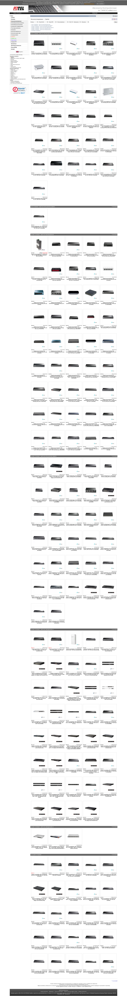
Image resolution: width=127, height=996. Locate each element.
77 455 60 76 (103, 10)
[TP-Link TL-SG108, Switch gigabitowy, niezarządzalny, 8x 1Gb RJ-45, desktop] (108, 346)
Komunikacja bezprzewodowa (17, 22)
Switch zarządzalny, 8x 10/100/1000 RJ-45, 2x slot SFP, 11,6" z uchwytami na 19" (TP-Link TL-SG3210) (74, 674)
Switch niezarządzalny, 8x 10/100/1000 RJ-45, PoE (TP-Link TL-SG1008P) (39, 376)
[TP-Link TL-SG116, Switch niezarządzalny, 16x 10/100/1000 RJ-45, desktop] (73, 419)
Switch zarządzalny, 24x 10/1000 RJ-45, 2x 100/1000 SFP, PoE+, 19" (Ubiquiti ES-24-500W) (91, 698)
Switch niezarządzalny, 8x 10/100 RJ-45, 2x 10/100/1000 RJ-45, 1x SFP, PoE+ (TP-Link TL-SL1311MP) (108, 78)
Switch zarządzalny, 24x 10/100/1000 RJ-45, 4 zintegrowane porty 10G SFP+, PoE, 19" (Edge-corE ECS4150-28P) (57, 771)
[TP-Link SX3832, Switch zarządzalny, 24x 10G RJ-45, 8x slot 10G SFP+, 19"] (108, 894)
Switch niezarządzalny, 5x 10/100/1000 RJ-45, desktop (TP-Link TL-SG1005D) (74, 303)
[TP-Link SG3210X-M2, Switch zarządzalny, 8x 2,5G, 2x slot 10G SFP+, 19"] (91, 644)
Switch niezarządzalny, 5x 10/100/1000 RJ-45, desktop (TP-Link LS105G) (39, 303)
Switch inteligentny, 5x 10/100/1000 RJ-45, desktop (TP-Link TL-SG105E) (74, 500)
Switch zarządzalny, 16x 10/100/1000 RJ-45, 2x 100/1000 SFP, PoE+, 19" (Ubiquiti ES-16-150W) (108, 674)
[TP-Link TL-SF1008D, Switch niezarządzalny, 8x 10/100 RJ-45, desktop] (108, 97)
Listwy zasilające (14, 70)
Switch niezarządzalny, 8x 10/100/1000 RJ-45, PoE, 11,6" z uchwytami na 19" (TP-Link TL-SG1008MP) (56, 377)
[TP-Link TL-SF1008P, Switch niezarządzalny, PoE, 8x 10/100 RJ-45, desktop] (39, 121)
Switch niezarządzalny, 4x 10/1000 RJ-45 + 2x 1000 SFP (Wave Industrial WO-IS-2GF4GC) (39, 255)
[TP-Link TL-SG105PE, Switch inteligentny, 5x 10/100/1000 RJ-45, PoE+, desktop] (91, 495)
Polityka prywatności (82, 991)
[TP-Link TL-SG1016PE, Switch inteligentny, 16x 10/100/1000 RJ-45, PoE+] (91, 568)
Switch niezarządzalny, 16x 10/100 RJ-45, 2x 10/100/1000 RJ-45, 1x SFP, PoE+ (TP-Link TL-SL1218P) (74, 151)
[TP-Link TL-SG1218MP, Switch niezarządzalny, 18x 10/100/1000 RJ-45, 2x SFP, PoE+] (108, 419)
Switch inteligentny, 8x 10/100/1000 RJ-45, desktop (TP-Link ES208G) (73, 476)
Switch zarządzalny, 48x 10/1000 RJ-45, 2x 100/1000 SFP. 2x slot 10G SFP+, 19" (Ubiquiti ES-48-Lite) (74, 795)
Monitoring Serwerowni (15, 64)
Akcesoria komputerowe (16, 21)
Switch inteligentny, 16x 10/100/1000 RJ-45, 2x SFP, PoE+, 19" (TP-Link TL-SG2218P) (108, 549)
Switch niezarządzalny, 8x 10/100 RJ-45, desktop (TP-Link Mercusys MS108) (74, 102)
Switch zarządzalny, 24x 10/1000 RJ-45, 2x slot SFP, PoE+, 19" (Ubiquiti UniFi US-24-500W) (39, 722)
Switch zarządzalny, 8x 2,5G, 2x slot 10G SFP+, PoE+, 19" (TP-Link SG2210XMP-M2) (108, 650)
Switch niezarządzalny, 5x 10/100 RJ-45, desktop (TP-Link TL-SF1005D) (39, 78)
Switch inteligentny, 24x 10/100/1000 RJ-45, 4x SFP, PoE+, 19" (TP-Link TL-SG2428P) (74, 597)
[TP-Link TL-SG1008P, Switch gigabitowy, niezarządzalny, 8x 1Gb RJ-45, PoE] (39, 371)
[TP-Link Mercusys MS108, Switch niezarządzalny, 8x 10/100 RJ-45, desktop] (73, 97)
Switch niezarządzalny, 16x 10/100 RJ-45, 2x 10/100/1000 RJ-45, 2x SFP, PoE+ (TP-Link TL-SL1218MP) (91, 151)
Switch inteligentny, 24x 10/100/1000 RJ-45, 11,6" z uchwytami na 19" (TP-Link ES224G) (108, 573)
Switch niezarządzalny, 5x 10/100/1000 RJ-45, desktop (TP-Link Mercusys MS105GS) (56, 255)
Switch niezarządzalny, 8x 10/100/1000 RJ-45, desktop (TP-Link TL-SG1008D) (91, 352)
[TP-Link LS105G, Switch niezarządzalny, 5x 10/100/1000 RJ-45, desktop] (39, 298)
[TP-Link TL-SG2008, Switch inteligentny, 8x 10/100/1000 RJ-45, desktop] (73, 520)
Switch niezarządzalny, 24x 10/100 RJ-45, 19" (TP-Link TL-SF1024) (91, 175)
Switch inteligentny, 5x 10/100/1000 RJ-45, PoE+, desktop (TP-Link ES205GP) (39, 501)
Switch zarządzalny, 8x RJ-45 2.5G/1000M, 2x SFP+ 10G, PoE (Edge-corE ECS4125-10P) (56, 674)
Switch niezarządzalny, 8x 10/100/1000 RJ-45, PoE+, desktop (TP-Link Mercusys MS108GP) (74, 327)
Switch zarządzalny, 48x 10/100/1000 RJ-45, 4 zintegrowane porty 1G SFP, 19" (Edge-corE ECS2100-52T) (91, 819)
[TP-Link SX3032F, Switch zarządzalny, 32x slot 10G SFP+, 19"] (108, 942)
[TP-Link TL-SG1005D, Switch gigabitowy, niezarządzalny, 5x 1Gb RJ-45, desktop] (73, 298)
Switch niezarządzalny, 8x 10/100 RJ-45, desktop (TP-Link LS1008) (56, 102)
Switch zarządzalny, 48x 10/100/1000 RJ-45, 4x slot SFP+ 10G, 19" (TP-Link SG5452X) (39, 875)
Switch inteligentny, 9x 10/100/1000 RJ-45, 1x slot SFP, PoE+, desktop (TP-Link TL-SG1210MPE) (56, 549)
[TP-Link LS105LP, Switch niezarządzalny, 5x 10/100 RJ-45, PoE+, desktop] (39, 48)
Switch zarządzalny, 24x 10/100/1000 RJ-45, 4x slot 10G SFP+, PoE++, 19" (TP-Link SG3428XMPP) (74, 923)
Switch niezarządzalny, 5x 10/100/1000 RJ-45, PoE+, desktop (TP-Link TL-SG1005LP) (74, 279)
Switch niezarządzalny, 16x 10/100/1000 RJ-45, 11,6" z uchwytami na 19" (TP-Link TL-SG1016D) (108, 400)
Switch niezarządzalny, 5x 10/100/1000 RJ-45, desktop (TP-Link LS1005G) (108, 279)
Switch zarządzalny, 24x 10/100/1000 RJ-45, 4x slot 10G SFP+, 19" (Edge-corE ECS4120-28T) (39, 746)
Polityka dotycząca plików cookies (70, 991)
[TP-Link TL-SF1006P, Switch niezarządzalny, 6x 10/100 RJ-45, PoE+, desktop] (91, 73)
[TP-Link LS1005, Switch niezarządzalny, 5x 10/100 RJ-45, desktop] (56, 48)
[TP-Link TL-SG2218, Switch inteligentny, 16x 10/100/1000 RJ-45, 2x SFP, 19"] (39, 568)
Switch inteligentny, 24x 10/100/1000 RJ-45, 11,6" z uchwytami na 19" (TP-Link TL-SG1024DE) (56, 597)
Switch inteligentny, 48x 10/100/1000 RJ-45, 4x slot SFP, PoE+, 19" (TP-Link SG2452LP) (57, 622)
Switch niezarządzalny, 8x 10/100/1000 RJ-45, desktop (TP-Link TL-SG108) (108, 352)
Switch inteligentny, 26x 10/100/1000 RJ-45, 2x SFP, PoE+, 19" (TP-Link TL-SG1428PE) (39, 622)
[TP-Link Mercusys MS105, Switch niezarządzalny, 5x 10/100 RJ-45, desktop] (73, 48)
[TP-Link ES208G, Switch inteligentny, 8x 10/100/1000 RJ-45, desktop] (73, 471)
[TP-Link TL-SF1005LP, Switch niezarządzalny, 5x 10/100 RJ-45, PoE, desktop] (91, 48)
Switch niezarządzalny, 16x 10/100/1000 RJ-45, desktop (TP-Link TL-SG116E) (56, 424)
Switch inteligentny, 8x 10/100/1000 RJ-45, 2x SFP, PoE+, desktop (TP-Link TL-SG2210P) (56, 525)
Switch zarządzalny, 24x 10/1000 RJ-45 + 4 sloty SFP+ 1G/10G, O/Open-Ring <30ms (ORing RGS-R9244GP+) (56, 847)
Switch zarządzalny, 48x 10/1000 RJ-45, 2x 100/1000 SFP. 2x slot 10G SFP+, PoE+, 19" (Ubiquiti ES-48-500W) (39, 796)
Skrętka (12, 72)
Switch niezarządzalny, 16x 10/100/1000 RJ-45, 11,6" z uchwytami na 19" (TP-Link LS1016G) (74, 400)
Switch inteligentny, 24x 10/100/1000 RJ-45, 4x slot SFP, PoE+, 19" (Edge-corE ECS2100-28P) (91, 597)
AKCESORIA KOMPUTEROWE (16, 54)
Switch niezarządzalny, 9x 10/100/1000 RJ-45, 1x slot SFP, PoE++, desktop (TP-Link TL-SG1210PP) (74, 377)
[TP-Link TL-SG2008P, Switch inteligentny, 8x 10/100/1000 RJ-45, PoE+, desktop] (91, 520)
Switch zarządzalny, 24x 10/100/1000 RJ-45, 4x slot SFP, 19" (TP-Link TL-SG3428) (91, 722)
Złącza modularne (14, 76)
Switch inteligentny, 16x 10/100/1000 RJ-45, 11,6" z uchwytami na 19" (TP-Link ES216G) (74, 549)
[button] (19, 90)
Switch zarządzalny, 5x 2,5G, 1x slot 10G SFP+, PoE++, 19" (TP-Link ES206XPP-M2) (39, 650)
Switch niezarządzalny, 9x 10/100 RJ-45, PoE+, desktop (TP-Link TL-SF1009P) (74, 126)
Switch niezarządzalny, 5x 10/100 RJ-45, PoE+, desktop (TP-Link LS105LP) (39, 53)
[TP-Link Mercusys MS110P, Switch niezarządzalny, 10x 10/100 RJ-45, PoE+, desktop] (91, 121)
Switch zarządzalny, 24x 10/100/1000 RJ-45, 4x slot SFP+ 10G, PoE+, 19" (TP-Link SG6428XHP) (39, 948)
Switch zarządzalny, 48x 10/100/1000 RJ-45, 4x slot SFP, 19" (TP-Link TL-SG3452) (91, 795)
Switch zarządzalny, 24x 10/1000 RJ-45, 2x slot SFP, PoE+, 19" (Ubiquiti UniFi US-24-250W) (108, 698)
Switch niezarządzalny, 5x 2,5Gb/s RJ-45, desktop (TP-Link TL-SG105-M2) (91, 279)
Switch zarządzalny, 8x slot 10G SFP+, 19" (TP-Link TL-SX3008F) (91, 875)
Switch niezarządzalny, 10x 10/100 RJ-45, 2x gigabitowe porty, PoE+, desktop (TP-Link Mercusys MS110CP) (108, 126)
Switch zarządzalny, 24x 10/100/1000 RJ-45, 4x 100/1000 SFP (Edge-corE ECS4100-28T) (108, 746)
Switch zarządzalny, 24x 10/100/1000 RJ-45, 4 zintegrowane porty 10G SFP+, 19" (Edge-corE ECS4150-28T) (56, 746)
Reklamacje (51, 991)
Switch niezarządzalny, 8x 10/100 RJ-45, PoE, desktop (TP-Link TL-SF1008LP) (91, 102)
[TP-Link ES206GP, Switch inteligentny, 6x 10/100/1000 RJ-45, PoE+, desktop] (39, 471)
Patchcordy (13, 73)
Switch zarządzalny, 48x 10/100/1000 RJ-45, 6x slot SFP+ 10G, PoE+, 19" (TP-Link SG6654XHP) (74, 972)
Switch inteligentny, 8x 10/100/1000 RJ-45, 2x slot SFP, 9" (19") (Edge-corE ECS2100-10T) (108, 501)
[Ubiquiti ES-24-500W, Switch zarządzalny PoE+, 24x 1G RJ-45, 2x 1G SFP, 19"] (91, 693)
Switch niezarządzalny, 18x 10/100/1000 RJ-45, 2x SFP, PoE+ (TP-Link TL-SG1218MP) (108, 424)
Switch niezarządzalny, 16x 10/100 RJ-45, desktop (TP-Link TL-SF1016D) (57, 175)
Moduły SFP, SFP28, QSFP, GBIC (17, 58)
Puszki (12, 74)
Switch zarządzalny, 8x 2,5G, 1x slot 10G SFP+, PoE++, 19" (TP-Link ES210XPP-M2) (56, 650)
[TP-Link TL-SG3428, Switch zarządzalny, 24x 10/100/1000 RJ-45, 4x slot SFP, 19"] (91, 717)
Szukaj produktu (14, 34)
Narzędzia (13, 29)
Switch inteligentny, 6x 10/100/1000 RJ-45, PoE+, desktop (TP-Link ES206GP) (39, 476)
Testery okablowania (15, 81)
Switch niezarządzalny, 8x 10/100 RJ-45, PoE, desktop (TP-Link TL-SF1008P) (39, 126)
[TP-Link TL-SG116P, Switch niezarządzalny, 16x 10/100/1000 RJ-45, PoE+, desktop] (91, 395)
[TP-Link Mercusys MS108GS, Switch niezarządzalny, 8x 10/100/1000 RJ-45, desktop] (39, 322)
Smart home (13, 66)
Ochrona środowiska (59, 991)
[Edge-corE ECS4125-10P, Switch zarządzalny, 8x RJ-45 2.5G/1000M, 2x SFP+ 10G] (56, 669)
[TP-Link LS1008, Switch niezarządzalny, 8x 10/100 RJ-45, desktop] (56, 97)
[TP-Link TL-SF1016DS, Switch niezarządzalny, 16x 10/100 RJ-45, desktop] (108, 145)
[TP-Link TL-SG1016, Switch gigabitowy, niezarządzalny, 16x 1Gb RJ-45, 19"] (39, 419)
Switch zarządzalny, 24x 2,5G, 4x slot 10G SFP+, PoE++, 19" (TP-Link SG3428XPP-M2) (56, 948)
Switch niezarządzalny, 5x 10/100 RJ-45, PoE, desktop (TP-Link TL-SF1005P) (108, 54)
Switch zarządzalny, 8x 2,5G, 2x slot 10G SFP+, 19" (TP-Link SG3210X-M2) (91, 649)
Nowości (13, 36)
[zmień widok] (113, 19)
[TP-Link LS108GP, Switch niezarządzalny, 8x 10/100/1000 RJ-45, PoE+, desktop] (56, 322)
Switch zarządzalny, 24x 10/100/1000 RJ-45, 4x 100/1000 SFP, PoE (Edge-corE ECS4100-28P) (91, 746)
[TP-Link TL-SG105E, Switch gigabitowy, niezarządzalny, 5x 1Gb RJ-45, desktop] (73, 495)
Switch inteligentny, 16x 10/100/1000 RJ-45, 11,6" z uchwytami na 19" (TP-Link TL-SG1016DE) (74, 573)
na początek (114, 206)
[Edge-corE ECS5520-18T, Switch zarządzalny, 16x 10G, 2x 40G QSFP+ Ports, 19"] (56, 894)
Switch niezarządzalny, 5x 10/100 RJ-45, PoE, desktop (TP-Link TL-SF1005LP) (91, 54)
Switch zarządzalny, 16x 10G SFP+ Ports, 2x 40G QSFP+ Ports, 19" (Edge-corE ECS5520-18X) (39, 899)
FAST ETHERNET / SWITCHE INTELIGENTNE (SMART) (42, 25)
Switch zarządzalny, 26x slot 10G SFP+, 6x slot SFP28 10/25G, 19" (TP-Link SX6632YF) (91, 948)
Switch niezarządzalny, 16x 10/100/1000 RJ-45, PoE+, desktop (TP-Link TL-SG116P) (91, 400)
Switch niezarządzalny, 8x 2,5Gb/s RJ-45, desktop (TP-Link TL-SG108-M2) (108, 327)
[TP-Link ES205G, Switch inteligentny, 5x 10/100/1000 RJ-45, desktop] (108, 471)
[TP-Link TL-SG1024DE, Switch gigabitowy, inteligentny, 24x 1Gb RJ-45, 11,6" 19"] (56, 592)
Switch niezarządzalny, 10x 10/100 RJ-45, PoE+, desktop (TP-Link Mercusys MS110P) (91, 126)
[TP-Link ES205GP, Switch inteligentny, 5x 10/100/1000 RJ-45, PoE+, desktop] (39, 495)
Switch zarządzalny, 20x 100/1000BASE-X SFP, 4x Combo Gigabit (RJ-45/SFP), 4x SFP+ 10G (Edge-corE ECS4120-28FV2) (74, 699)
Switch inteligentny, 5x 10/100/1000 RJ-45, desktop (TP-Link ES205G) (108, 476)
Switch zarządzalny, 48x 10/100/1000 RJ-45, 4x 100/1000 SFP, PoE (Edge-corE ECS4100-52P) (39, 819)
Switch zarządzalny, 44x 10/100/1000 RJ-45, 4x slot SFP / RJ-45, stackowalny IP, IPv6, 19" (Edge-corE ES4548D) (91, 771)
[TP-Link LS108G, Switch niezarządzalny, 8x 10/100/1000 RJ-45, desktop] (56, 346)
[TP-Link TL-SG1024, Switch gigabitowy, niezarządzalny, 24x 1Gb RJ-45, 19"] (91, 443)
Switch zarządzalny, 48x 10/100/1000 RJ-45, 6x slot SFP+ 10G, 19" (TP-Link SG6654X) (57, 972)
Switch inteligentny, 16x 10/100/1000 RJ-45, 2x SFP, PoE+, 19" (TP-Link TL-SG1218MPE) (57, 573)
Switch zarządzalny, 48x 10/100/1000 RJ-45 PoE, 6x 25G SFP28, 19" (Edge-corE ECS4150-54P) (74, 819)
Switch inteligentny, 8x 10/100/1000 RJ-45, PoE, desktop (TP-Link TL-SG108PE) (39, 549)
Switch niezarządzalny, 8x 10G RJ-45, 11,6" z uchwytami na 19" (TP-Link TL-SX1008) (108, 875)
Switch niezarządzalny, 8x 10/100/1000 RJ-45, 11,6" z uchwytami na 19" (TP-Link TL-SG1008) (74, 352)
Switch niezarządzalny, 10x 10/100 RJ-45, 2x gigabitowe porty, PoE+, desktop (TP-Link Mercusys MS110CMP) (39, 151)
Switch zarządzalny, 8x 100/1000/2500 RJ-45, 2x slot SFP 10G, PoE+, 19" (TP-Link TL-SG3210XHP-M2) (91, 674)
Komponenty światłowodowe (17, 26)
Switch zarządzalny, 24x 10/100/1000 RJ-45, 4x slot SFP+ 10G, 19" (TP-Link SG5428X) (91, 899)
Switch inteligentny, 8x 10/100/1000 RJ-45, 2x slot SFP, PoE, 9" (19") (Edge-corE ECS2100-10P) (56, 476)
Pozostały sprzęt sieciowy (16, 67)
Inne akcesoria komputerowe (16, 83)
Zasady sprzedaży (44, 991)
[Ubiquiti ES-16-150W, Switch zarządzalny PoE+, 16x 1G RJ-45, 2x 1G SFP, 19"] (108, 669)
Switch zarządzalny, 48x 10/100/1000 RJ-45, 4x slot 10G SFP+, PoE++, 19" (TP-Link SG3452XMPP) (39, 972)
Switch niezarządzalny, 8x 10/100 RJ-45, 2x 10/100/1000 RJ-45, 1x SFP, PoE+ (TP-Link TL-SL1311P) (39, 102)
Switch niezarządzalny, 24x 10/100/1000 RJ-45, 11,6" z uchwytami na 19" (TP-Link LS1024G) (39, 448)
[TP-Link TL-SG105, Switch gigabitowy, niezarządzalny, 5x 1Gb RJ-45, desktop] (91, 298)
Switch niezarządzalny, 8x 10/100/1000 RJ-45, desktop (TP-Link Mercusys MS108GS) (39, 327)
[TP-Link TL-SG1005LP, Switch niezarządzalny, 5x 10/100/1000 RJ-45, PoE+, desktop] (73, 274)
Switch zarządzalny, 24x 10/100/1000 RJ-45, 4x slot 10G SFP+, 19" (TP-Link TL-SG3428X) (57, 923)
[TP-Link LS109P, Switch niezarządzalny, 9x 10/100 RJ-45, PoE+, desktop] (56, 121)
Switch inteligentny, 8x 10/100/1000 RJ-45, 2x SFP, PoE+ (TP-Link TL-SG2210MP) (39, 525)
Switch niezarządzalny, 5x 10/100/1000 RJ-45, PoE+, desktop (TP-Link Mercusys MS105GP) (108, 255)
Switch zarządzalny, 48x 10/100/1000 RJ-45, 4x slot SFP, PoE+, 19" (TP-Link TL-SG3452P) (108, 771)
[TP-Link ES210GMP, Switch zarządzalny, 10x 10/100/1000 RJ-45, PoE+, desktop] (91, 471)
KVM (12, 65)
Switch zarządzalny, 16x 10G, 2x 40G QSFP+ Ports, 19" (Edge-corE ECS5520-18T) (56, 899)
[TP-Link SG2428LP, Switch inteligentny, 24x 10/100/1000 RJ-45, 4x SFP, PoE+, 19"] (39, 592)
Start (12, 15)
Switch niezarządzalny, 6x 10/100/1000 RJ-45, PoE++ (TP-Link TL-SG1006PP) (108, 303)
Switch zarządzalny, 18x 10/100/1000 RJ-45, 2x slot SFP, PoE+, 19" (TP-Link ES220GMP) (57, 698)
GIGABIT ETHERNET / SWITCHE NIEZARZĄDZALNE (41, 26)
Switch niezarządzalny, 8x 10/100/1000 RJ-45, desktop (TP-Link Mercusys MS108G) (91, 327)
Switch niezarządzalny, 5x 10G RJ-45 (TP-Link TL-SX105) (56, 875)
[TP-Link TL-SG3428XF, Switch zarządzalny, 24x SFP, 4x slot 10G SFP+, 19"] (73, 942)
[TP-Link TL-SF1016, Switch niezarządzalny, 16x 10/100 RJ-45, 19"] (39, 170)
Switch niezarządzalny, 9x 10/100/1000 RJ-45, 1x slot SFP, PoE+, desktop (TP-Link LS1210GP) (91, 376)
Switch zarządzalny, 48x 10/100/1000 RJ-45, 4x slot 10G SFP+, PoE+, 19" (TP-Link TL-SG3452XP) (108, 972)
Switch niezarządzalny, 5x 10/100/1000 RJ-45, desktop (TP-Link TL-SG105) (91, 303)
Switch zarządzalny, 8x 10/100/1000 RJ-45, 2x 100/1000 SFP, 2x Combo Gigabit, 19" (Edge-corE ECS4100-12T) (39, 674)
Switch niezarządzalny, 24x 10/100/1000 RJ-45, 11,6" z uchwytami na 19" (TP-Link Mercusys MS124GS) (57, 448)
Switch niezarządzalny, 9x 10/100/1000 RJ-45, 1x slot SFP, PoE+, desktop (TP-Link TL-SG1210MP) (108, 376)
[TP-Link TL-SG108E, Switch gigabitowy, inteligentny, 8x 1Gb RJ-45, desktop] (108, 520)
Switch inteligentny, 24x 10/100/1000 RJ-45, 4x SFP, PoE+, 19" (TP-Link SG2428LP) (39, 597)
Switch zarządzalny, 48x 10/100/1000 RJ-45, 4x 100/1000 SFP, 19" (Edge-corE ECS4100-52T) (56, 819)
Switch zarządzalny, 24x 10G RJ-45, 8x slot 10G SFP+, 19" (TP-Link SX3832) (108, 899)
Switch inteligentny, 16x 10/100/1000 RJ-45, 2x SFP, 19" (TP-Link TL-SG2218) (39, 573)
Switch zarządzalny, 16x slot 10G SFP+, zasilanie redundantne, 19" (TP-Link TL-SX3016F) (74, 899)
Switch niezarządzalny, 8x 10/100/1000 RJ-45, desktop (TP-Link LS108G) (56, 352)
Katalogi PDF (14, 41)
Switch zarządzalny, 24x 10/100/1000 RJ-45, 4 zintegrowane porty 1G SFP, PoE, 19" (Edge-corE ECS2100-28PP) (39, 771)
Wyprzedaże (14, 40)
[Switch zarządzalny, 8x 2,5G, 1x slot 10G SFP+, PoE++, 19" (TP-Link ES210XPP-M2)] (56, 644)
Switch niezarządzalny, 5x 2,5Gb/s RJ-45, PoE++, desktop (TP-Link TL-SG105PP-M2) (39, 279)
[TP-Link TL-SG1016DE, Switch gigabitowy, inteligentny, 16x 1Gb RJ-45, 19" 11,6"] (73, 568)
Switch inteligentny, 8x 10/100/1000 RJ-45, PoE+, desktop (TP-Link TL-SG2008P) (91, 525)
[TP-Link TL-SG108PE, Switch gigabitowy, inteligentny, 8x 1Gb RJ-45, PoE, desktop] (39, 544)
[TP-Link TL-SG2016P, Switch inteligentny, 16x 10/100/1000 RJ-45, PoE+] (91, 544)
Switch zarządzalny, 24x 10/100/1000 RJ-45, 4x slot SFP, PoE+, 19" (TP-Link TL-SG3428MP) (108, 722)
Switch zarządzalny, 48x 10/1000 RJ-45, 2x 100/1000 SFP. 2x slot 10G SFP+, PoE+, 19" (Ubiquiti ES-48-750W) (56, 796)
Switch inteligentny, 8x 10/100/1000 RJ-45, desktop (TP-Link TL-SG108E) (108, 525)
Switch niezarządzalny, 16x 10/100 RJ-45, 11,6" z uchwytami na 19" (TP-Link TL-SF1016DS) (108, 151)
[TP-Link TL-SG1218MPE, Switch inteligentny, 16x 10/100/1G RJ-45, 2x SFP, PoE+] (56, 568)
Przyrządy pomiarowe (15, 28)
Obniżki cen (13, 38)
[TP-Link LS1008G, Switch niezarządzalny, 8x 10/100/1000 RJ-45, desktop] (39, 346)
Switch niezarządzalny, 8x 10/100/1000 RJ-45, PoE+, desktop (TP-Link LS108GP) (56, 327)
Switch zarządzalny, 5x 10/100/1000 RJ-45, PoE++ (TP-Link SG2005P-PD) (74, 649)
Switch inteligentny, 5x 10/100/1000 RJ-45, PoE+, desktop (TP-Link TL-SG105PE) (91, 501)
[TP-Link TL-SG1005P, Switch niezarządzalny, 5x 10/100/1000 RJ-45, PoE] (56, 298)
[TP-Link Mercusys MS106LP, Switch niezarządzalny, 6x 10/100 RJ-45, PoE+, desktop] (73, 73)
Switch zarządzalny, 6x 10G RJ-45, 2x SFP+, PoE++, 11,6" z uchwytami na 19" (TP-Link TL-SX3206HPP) (74, 875)
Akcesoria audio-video (16, 33)
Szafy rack (13, 69)
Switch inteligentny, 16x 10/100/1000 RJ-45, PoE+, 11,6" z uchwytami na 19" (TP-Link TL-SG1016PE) (91, 573)
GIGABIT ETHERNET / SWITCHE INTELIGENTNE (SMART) (42, 27)
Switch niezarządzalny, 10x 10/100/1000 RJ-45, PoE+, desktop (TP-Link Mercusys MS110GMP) (56, 400)
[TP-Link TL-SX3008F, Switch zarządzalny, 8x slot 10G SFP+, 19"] (91, 870)
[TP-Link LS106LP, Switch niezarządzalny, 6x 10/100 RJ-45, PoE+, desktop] (56, 73)
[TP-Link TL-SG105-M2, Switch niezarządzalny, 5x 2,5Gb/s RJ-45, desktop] (91, 274)
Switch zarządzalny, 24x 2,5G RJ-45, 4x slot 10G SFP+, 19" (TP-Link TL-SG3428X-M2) (39, 923)
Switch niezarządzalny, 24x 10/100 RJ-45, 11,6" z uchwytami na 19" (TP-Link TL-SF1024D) (74, 175)
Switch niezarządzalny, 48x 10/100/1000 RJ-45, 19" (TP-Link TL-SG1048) (108, 448)
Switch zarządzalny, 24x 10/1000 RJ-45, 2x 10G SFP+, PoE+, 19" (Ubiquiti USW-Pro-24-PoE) (39, 847)
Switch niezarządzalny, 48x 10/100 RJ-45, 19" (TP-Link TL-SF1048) (39, 199)
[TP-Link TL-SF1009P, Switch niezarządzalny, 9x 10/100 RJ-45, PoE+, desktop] (73, 121)
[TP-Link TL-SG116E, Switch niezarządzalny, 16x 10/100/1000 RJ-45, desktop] (56, 419)
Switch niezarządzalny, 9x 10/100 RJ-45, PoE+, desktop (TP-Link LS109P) (56, 126)
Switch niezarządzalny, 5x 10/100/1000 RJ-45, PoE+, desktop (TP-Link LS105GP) (91, 255)
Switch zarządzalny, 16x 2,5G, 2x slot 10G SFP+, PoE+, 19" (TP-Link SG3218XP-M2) (39, 698)
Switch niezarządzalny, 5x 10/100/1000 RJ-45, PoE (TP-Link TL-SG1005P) (56, 303)
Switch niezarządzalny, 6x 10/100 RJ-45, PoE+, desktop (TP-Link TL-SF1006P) (91, 78)
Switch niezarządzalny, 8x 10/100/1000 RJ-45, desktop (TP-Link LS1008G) (39, 352)
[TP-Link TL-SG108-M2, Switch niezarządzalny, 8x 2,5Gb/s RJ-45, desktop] (108, 322)
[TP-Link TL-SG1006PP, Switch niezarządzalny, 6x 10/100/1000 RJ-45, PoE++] (108, 298)
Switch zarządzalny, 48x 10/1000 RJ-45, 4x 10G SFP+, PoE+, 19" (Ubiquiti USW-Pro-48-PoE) (74, 847)
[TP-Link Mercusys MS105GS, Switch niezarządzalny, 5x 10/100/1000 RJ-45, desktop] (56, 250)
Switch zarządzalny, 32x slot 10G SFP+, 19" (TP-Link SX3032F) (108, 947)
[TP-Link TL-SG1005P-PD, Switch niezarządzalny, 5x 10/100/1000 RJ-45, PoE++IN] (73, 250)
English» (21, 51)
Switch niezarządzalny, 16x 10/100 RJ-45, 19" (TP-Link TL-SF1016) (39, 175)
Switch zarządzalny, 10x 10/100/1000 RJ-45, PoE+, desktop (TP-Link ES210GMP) (91, 476)
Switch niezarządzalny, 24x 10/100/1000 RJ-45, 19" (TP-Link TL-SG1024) (91, 448)
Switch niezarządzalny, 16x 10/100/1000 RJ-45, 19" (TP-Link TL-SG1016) (39, 424)
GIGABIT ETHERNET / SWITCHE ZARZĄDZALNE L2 (41, 28)
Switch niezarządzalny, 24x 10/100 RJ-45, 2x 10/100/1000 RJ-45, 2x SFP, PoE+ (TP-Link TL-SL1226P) (108, 175)
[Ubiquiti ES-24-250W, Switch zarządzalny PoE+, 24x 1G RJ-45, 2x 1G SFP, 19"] (56, 717)
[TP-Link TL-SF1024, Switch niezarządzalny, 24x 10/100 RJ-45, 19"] (91, 170)
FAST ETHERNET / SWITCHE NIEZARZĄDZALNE (40, 24)
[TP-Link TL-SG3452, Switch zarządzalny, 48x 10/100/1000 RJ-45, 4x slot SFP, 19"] (91, 790)
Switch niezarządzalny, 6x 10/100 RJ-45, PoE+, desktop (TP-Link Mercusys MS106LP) (74, 78)
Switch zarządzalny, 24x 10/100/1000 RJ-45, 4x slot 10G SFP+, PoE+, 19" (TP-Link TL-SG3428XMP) (91, 923)
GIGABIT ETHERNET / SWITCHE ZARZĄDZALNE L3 (41, 29)
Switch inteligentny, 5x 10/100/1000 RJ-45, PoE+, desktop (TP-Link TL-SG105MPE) (56, 501)
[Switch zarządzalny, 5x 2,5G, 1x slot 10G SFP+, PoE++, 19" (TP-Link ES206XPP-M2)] (39, 644)
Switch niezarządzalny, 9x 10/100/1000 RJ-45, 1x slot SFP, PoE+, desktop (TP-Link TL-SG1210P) (39, 400)
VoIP (12, 63)
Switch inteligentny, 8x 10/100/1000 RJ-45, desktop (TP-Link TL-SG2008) (73, 525)
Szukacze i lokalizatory (15, 82)
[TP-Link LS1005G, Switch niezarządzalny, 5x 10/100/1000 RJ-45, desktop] (108, 274)
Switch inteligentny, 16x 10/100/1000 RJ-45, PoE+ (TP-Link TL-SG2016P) (91, 549)
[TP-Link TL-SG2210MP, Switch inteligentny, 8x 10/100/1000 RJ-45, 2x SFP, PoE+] (39, 520)
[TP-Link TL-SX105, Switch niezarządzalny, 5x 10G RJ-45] (56, 870)
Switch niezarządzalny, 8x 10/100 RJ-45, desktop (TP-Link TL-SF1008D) (108, 102)
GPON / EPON (14, 62)
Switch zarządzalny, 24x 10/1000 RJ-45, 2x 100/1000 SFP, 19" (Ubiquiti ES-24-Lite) (74, 722)
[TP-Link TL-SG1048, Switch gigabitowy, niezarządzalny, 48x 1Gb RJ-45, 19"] (108, 443)
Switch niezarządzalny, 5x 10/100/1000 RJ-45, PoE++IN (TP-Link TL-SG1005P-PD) (74, 255)
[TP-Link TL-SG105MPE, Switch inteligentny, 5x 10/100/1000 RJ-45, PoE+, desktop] (56, 495)
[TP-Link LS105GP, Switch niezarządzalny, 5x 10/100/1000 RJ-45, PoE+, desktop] (91, 250)
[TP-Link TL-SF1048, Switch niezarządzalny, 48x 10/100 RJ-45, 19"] (39, 194)
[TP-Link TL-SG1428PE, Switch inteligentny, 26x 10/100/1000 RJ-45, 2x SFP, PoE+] (39, 617)
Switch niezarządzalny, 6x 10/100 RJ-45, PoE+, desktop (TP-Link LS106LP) (56, 78)
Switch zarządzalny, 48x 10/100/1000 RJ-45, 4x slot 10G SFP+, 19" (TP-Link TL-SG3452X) (91, 972)
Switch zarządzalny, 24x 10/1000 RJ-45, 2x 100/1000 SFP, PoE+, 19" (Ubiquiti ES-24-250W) (56, 722)
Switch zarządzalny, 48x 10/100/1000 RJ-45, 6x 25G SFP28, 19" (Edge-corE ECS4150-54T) (108, 795)
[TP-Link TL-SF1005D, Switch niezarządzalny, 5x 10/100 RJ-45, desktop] (39, 73)
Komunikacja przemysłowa (16, 24)
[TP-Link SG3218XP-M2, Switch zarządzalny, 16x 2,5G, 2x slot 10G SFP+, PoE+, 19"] (39, 693)
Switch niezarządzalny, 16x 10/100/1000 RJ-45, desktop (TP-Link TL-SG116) (74, 424)
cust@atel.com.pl (112, 10)
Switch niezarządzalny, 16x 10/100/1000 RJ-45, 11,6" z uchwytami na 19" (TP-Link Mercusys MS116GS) (91, 424)
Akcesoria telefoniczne (16, 31)
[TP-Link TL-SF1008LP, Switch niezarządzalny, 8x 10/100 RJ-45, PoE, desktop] (91, 97)
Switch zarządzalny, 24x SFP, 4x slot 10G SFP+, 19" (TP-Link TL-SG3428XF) (74, 947)
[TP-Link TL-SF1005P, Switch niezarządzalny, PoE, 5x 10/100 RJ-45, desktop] (108, 48)
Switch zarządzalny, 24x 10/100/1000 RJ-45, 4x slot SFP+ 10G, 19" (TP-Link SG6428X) (108, 923)
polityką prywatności (89, 3)
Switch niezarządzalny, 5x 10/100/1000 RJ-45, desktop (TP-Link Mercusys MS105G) (56, 279)
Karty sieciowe (14, 60)
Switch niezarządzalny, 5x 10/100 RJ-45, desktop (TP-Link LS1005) (56, 53)
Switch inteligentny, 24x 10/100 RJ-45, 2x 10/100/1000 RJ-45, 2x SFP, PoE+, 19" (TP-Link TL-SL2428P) (39, 227)
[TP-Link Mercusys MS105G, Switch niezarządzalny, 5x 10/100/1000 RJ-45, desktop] (56, 274)
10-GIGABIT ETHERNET (35, 30)
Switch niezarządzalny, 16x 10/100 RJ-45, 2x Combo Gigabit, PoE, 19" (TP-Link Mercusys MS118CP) (57, 151)
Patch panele (13, 71)
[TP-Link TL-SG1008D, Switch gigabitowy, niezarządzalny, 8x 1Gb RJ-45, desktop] (91, 346)
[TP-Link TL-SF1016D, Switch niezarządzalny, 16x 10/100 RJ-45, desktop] (56, 170)
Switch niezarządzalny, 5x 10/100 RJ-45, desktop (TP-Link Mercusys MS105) (74, 54)
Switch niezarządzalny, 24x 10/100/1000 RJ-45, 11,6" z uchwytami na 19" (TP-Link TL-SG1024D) (74, 448)
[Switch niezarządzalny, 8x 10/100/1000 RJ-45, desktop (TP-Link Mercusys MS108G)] (91, 322)
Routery (12, 59)
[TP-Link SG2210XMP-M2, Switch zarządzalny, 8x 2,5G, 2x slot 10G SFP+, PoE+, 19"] (108, 644)
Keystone (13, 75)
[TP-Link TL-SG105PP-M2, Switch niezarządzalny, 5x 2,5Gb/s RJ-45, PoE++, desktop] (39, 274)
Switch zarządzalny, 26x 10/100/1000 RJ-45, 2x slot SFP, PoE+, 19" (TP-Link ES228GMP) (74, 771)
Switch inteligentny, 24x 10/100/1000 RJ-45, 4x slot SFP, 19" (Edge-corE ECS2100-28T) (108, 597)
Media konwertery (14, 61)
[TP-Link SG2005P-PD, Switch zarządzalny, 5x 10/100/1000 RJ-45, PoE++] (73, 644)
